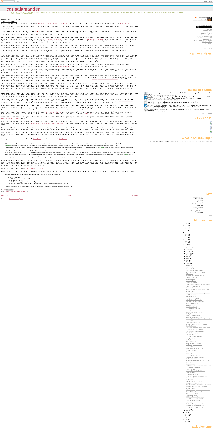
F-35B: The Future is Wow (193, 315)
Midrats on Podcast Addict (204, 36)
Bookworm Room (198, 207)
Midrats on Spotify (207, 39)
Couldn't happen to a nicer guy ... (195, 381)
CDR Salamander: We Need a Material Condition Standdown (158, 99)
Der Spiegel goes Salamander (194, 345)
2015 (186, 237)
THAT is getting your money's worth (195, 329)
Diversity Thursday (191, 291)
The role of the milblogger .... (193, 298)
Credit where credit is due (193, 308)
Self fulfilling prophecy (192, 341)
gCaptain (200, 200)
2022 (186, 225)
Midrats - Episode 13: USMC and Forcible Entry (199, 319)
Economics (13, 191)
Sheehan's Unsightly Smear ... (194, 317)
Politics (18, 191)
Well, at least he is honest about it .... (196, 331)
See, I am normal (190, 364)
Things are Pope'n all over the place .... (196, 376)
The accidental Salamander (193, 322)
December (189, 248)
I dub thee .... (189, 362)
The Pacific (189, 402)
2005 (186, 419)
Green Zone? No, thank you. (193, 355)
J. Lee (149, 93)
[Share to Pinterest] (12, 190)
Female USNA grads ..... (192, 282)
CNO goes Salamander (192, 338)
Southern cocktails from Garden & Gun (189, 141)
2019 (186, 230)
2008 (186, 414)
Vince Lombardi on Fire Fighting (194, 270)
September (189, 253)
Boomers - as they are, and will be (195, 357)
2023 (186, 223)
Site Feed (209, 29)
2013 (186, 241)
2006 (186, 417)
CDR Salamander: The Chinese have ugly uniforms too (156, 95)
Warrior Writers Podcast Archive (203, 40)
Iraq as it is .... (189, 353)
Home (70, 195)
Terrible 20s (23, 191)
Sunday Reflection (191, 314)
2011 (186, 244)
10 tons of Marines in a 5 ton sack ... (195, 301)
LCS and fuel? (189, 310)
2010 (186, 246)
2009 (186, 412)
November (189, 249)
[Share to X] (9, 190)
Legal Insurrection (198, 197)
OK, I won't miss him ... (192, 358)
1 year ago (175, 99)
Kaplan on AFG (190, 334)
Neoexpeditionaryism (191, 296)
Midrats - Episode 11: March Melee (195, 371)
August (188, 255)
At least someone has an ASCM (194, 348)
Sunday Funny (190, 339)
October (188, 251)
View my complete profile (200, 20)
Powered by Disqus (206, 113)
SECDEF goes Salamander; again (195, 405)
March (188, 263)
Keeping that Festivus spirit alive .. (195, 312)
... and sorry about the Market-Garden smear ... (198, 327)
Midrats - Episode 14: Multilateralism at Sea (197, 289)
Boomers (7, 191)
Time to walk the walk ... (192, 378)
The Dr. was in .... (190, 369)
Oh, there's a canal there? (193, 367)
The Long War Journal (197, 211)
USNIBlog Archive (207, 42)
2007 (186, 416)
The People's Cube (197, 204)
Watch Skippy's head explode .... (194, 391)
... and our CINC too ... (192, 277)
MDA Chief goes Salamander (194, 300)
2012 (186, 243)
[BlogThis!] (8, 190)
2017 (186, 234)
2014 (186, 239)
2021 (186, 227)
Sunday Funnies (190, 279)
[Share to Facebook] (11, 190)
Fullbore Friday (190, 288)
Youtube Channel (207, 48)
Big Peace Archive (207, 43)
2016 (186, 236)
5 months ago (173, 95)
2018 (186, 232)
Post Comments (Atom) (16, 199)
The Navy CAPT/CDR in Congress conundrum (198, 365)
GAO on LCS (189, 267)
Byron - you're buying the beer (194, 352)
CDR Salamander (23, 9)
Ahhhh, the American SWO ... (194, 383)
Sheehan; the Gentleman (192, 268)
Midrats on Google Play (205, 32)
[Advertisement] (201, 154)
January (188, 410)
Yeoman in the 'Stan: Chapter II (194, 407)
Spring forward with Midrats (193, 343)
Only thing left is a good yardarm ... (195, 398)
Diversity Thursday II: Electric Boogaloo (196, 324)
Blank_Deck (150, 101)
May (187, 260)
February (188, 409)
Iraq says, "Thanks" (191, 281)
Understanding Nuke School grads (195, 275)
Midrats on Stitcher (206, 35)
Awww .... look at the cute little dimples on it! (198, 293)
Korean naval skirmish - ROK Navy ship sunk (198, 284)
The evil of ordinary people (193, 400)
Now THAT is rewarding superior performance (198, 384)
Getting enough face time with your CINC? (197, 360)
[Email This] (6, 190)
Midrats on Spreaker (206, 33)
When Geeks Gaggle (191, 307)
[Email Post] (27, 191)
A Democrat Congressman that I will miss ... (198, 390)
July (187, 256)
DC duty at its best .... (192, 265)
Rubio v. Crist (189, 274)
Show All (210, 215)
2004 (186, 421)
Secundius (150, 97)
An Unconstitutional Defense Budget (195, 272)
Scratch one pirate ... (191, 294)
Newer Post (4, 195)
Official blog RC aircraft (192, 374)
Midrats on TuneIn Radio (205, 37)
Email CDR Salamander (205, 25)
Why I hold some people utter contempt (196, 332)
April (187, 262)
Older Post (135, 195)
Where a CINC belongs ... (193, 286)
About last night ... (9, 21)
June (187, 258)
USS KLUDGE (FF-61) (192, 393)
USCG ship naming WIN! (192, 303)
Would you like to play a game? (194, 403)
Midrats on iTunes (207, 30)
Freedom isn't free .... (191, 395)
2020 (186, 229)
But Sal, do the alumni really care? (195, 397)
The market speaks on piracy (194, 336)
